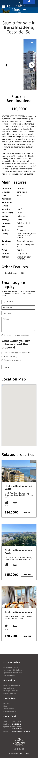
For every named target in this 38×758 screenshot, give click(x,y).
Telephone (7, 307)
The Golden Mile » (9, 709)
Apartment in (13, 673)
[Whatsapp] (20, 749)
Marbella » (6, 703)
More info (27, 512)
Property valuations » (10, 693)
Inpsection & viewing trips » (12, 685)
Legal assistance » (9, 688)
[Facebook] (18, 749)
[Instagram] (15, 749)
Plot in (11, 667)
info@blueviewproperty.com (20, 731)
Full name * (8, 302)
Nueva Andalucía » (9, 711)
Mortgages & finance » (10, 691)
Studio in (18, 487)
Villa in (9, 675)
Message (6, 319)
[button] (3, 6)
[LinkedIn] (23, 749)
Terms (27, 753)
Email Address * (10, 313)
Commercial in (13, 670)
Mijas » (5, 706)
